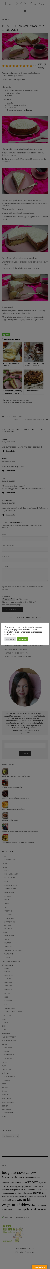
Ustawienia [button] (10, 639)
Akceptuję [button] (22, 639)
